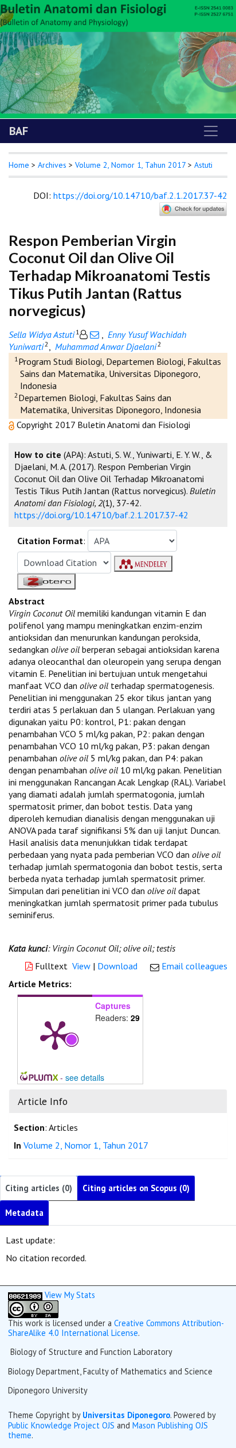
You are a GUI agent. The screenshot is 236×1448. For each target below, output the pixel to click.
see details (84, 1077)
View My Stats (70, 1294)
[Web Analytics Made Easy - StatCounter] (25, 1294)
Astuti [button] (203, 165)
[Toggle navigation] (211, 131)
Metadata (24, 1212)
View (81, 966)
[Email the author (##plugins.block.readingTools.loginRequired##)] (94, 334)
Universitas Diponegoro (126, 1415)
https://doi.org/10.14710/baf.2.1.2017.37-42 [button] (101, 515)
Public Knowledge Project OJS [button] (61, 1425)
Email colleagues (194, 966)
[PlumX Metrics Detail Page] (55, 1034)
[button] (13, 424)
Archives (52, 165)
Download (117, 966)
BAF (18, 131)
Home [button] (19, 165)
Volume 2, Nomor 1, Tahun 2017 (130, 165)
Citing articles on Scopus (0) (136, 1188)
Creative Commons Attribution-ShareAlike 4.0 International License (116, 1328)
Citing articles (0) (38, 1188)
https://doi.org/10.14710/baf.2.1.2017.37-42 (140, 195)
